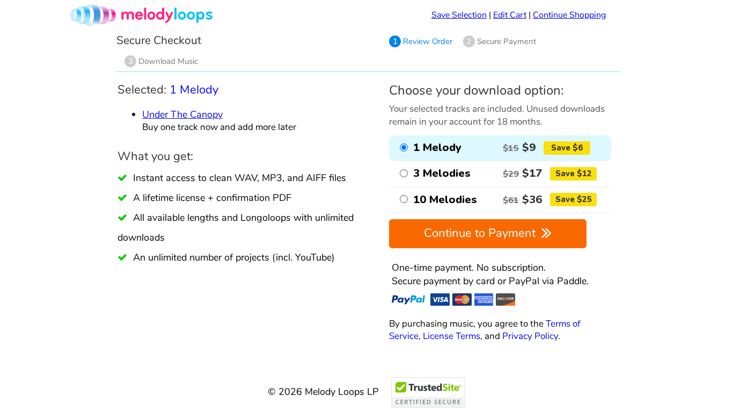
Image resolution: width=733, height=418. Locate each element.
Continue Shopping (569, 15)
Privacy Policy (530, 336)
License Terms (451, 336)
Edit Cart (509, 15)
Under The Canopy (182, 114)
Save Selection (459, 15)
